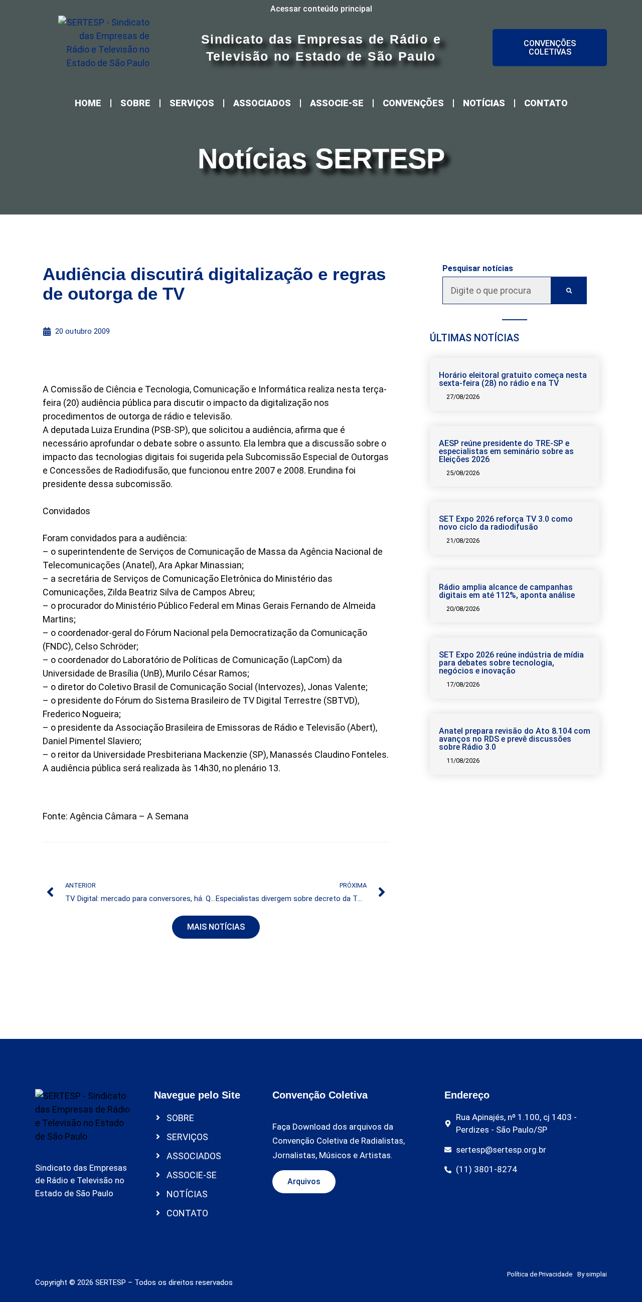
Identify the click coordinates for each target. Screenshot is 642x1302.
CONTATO (546, 103)
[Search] (569, 290)
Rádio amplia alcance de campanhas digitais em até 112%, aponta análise (507, 591)
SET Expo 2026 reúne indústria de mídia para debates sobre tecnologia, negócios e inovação (511, 663)
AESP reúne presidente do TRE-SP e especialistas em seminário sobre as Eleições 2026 (506, 451)
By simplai (592, 1274)
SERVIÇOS (192, 103)
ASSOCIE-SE (337, 103)
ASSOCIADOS (262, 103)
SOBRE (135, 103)
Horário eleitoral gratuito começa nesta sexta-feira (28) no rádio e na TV (513, 379)
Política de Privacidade (539, 1274)
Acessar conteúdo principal (321, 9)
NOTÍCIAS (484, 103)
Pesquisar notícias (477, 269)
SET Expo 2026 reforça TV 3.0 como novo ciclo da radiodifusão (506, 523)
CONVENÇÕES (413, 103)
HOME (88, 103)
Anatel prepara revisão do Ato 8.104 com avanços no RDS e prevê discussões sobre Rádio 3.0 (514, 739)
